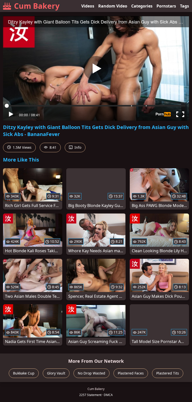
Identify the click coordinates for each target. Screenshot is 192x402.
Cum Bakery (37, 6)
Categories (141, 6)
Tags (184, 6)
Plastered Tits (167, 373)
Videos (87, 6)
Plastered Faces (131, 373)
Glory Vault (56, 373)
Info (77, 147)
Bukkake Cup (23, 373)
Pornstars (166, 6)
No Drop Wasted (91, 373)
